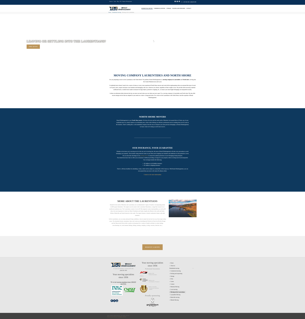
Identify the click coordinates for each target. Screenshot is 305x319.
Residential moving (147, 8)
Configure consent (122, 316)
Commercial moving (159, 8)
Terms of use (110, 316)
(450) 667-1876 (193, 2)
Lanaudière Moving (175, 294)
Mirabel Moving (174, 300)
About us (172, 265)
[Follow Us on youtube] (117, 301)
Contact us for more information (152, 174)
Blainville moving (174, 297)
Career (172, 281)
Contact (188, 8)
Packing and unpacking (178, 8)
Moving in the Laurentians (177, 292)
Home (109, 12)
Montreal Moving (174, 286)
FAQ (171, 279)
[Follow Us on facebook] (112, 301)
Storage (168, 8)
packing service (144, 155)
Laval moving (173, 289)
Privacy (115, 316)
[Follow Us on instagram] (114, 301)
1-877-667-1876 (186, 2)
